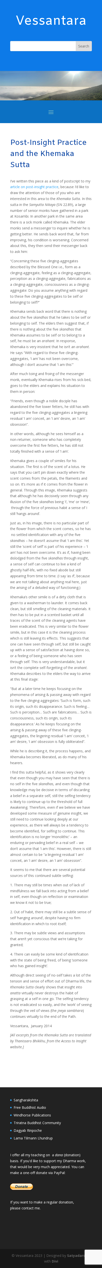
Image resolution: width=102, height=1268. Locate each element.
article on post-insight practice (34, 186)
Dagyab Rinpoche (28, 1130)
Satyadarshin (79, 1255)
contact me (31, 1208)
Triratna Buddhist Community (37, 1122)
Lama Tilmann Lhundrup (33, 1138)
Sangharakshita (26, 1100)
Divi (55, 1261)
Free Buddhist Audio (30, 1107)
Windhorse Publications (32, 1115)
